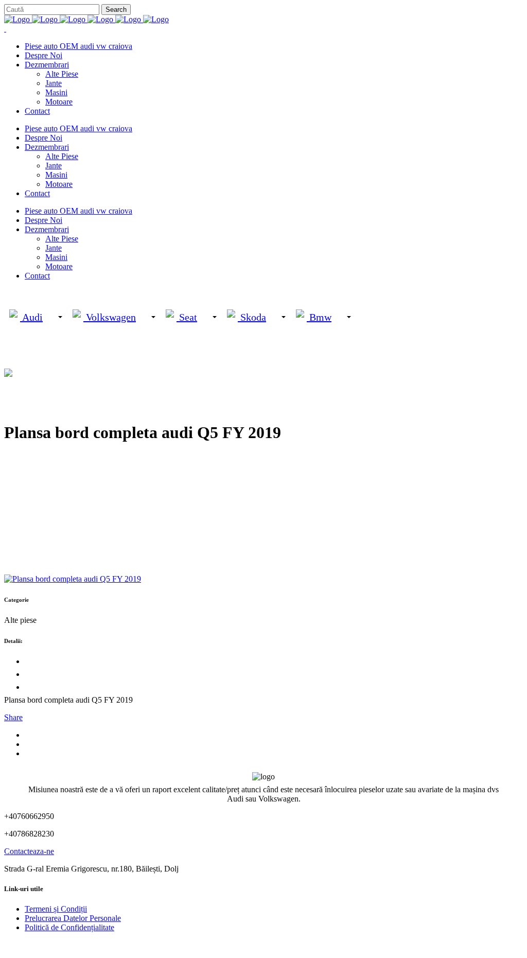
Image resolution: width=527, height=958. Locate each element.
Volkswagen (109, 317)
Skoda (252, 317)
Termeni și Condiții (56, 908)
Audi (31, 317)
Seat (187, 317)
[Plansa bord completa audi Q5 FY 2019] (72, 578)
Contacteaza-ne (29, 851)
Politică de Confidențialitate (69, 927)
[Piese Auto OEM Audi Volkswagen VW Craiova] (86, 19)
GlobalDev (130, 944)
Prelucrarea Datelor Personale (73, 918)
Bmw (319, 317)
